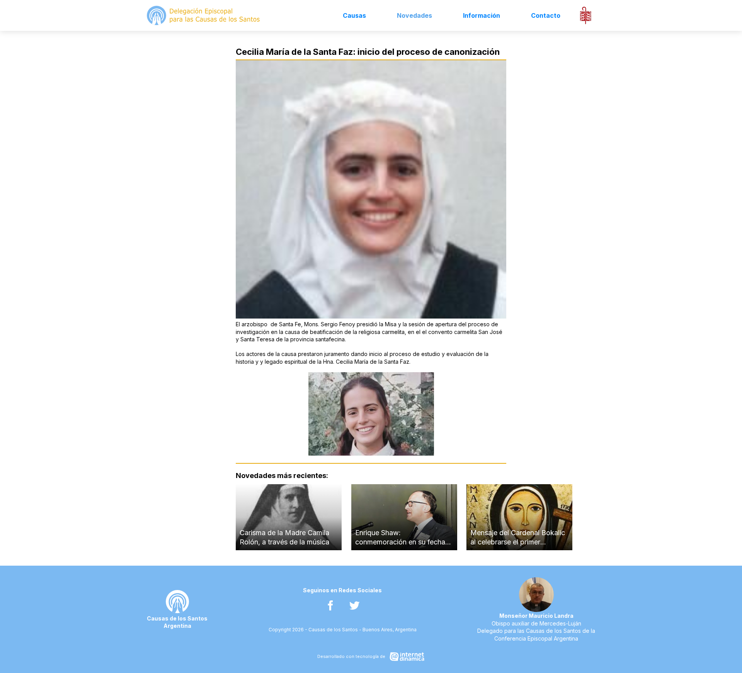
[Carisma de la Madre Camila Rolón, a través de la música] (289, 517)
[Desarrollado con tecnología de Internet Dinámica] (370, 656)
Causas (354, 15)
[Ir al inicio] (204, 15)
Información (481, 15)
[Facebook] (330, 605)
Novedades (414, 15)
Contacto (545, 15)
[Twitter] (354, 605)
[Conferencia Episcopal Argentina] (585, 15)
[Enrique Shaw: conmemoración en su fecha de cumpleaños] (404, 517)
